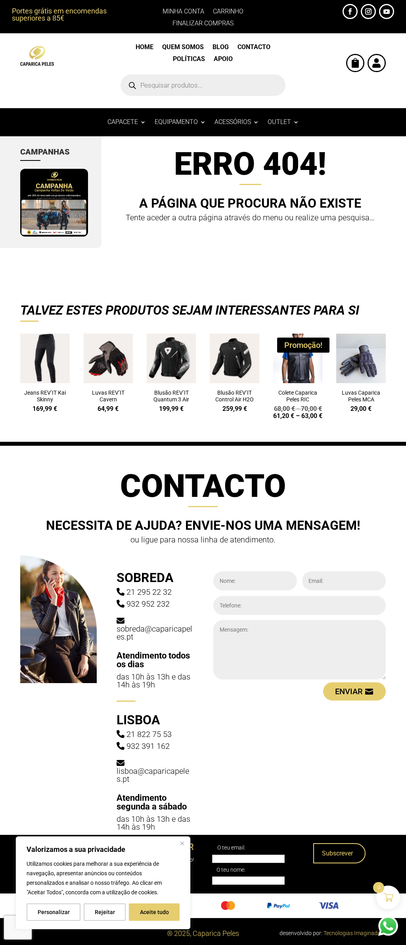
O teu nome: (230, 870)
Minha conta (183, 12)
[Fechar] (182, 843)
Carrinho (228, 12)
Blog (221, 47)
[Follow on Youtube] (386, 11)
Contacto (253, 47)
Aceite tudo (154, 912)
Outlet (279, 122)
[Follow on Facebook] (350, 11)
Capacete (122, 122)
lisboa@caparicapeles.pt (153, 775)
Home (144, 47)
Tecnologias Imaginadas (353, 933)
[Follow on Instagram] (368, 11)
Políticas (189, 59)
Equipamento (176, 122)
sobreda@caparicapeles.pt (154, 632)
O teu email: (231, 847)
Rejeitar (105, 912)
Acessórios (232, 122)
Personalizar (54, 912)
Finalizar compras (203, 24)
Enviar (349, 691)
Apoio (223, 59)
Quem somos (183, 47)
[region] (103, 882)
